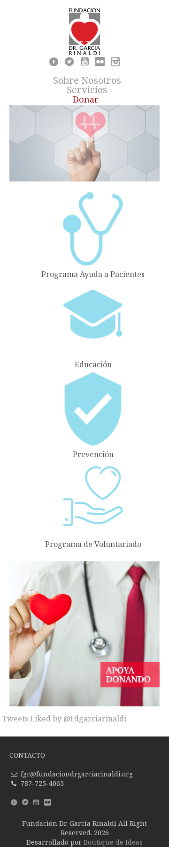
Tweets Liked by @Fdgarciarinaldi (64, 718)
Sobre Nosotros (87, 80)
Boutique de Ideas (113, 842)
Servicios (87, 89)
